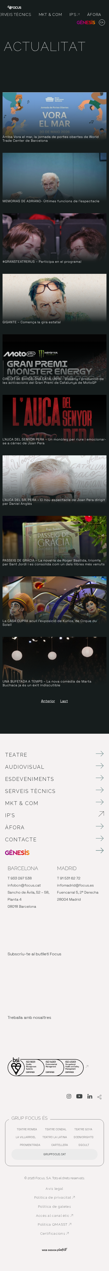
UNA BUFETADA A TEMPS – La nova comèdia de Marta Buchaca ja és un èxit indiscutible (47, 683)
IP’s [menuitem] (74, 14)
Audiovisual (25, 767)
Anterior (48, 701)
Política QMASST (56, 1225)
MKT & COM (22, 803)
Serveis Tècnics (30, 791)
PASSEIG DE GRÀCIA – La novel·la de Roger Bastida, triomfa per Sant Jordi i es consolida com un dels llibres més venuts (54, 562)
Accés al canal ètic (55, 1216)
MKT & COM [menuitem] (50, 14)
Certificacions (57, 1234)
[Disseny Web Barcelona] (54, 1249)
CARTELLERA (60, 1146)
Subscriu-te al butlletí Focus (34, 954)
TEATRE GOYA (84, 1130)
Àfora (15, 827)
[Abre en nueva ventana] (69, 1097)
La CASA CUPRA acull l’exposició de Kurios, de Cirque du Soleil (50, 623)
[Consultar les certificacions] (48, 1066)
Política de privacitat (54, 1198)
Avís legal (54, 1189)
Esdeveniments (29, 779)
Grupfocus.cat (54, 1154)
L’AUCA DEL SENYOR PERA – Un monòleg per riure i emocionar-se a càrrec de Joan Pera (54, 441)
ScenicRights (85, 1138)
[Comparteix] (99, 1097)
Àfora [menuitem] (94, 14)
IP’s (38, 815)
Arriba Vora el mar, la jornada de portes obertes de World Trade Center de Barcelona (51, 139)
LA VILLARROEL (27, 1138)
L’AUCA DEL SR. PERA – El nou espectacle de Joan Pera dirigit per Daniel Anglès (54, 502)
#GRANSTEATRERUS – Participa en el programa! (42, 261)
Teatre (16, 755)
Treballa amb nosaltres (29, 1017)
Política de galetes (54, 1206)
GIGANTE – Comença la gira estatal (32, 322)
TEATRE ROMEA (28, 1130)
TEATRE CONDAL (57, 1130)
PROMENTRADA (31, 1146)
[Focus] (14, 7)
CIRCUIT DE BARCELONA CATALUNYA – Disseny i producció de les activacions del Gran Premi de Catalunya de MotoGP (53, 381)
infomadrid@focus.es (75, 885)
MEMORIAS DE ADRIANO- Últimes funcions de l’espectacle (51, 201)
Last (64, 701)
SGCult (84, 1145)
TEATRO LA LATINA (55, 1138)
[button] (102, 23)
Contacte (21, 840)
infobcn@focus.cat (24, 885)
